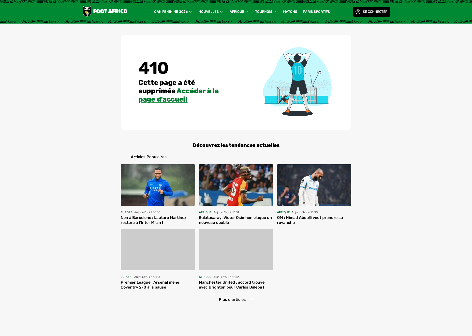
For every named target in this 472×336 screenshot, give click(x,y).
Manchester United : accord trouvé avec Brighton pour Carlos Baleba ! (232, 285)
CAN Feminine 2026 (171, 12)
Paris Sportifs (316, 12)
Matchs (290, 12)
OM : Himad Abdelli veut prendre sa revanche (310, 220)
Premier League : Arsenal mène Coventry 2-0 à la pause (150, 285)
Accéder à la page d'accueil (178, 95)
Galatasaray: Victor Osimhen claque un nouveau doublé (235, 220)
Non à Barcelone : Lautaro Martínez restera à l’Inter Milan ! (154, 220)
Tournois (263, 12)
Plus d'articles (232, 299)
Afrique (237, 12)
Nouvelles (209, 12)
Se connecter (375, 12)
